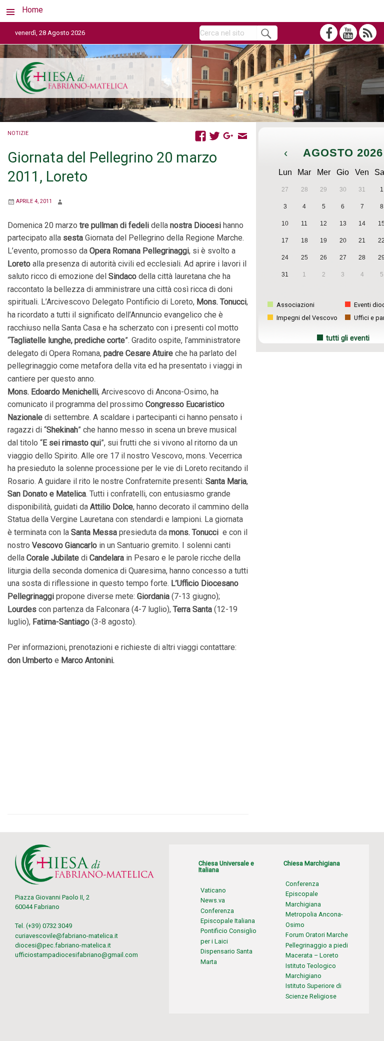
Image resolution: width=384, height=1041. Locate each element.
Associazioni (294, 304)
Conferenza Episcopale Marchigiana (303, 894)
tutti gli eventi (348, 338)
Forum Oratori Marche (317, 934)
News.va (212, 900)
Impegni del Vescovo (306, 318)
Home (32, 9)
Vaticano (213, 890)
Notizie (18, 133)
